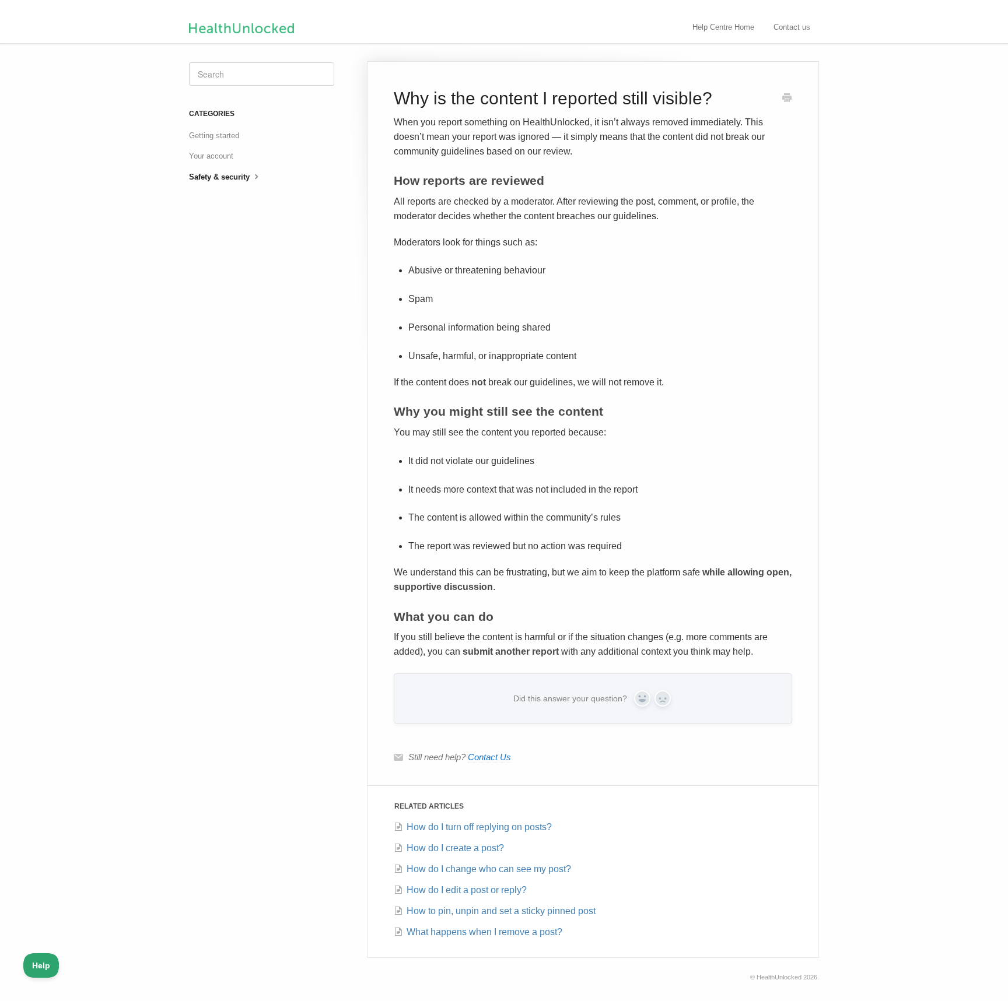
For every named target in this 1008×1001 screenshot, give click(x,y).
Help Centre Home (723, 27)
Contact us (792, 27)
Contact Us (489, 757)
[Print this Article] (787, 99)
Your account (211, 156)
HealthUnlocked (779, 977)
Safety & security (220, 177)
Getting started (214, 135)
